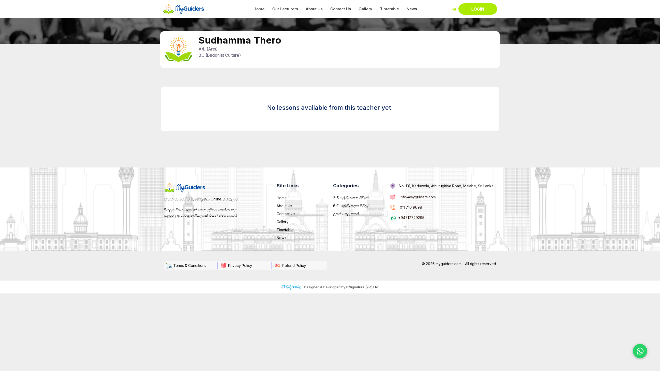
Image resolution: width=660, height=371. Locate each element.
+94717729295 (411, 217)
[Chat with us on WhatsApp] (640, 351)
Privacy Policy (240, 265)
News (412, 8)
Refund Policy (294, 265)
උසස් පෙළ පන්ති (346, 214)
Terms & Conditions (189, 265)
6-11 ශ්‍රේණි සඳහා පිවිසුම (351, 206)
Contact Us (340, 8)
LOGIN (477, 9)
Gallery (365, 8)
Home (259, 8)
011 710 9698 (411, 207)
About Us (314, 8)
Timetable (389, 8)
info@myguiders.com (418, 197)
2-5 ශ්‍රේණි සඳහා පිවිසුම (351, 198)
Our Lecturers (285, 8)
